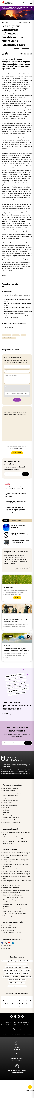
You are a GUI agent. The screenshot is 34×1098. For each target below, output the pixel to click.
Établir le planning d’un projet (11, 885)
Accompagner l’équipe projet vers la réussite (16, 890)
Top (4, 998)
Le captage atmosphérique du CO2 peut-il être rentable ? (15, 621)
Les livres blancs (7, 925)
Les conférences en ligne (10, 928)
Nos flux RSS (6, 948)
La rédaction (16, 48)
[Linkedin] (13, 943)
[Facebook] (2, 943)
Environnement (25, 48)
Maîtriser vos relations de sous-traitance (14, 869)
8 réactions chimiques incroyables (18, 526)
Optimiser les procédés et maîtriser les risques (16, 853)
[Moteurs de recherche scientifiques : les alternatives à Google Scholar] (6, 535)
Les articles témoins (8, 930)
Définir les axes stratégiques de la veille (14, 913)
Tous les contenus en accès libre (12, 932)
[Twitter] (6, 943)
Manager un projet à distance (11, 888)
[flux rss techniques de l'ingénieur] (31, 54)
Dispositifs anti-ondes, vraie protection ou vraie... (20, 541)
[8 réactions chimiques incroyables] (6, 527)
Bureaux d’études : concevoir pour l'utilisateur (16, 871)
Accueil (3, 7)
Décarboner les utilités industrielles (13, 897)
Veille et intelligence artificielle (12, 916)
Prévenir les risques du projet (11, 892)
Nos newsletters (7, 946)
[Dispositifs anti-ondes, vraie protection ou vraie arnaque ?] (6, 542)
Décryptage (5, 22)
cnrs (8, 275)
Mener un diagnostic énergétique (12, 895)
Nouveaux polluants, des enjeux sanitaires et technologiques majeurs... (16, 650)
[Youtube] (9, 943)
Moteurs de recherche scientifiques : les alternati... (19, 534)
